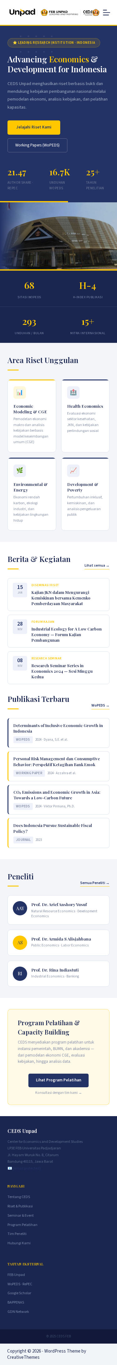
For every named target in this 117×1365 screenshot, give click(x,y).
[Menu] (106, 12)
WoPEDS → (100, 705)
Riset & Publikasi (20, 1206)
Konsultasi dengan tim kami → (58, 1092)
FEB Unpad (16, 1274)
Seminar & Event (20, 1215)
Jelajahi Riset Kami (33, 127)
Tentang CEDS (18, 1197)
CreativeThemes (23, 1357)
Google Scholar (19, 1293)
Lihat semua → (97, 565)
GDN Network (18, 1311)
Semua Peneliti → (95, 883)
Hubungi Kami (19, 1243)
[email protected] (27, 1168)
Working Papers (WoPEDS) (37, 145)
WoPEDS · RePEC (19, 1284)
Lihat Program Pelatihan (58, 1080)
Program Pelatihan (22, 1225)
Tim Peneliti (17, 1234)
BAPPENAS (15, 1302)
